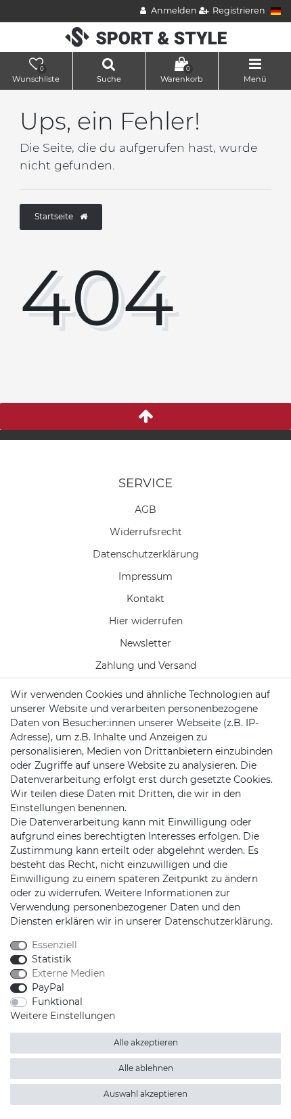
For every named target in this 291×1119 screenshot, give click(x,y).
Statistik (51, 959)
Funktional (57, 1001)
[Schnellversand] (146, 36)
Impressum (145, 576)
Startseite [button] (55, 216)
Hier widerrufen (146, 621)
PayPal (48, 987)
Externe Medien (68, 973)
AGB (145, 509)
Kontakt (145, 599)
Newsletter (145, 643)
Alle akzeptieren (146, 1042)
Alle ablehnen (145, 1068)
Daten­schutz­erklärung (146, 554)
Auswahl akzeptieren (145, 1094)
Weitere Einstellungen (62, 1016)
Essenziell (54, 945)
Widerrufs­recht (146, 532)
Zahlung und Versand (145, 665)
